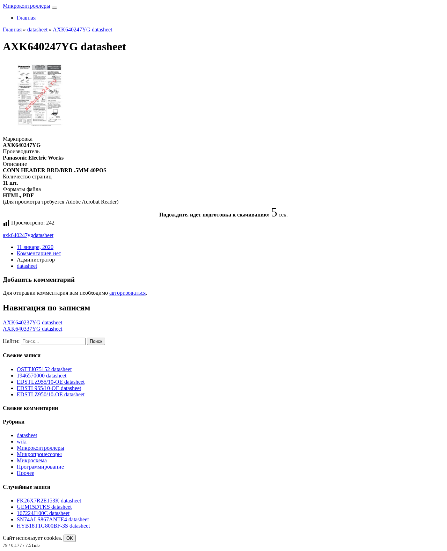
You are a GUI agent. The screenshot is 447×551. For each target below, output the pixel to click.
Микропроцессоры (39, 454)
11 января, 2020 (35, 247)
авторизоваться (127, 293)
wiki (22, 442)
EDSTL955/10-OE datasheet (49, 388)
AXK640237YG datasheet (32, 322)
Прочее (25, 473)
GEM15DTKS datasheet (44, 507)
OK (69, 538)
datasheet (43, 235)
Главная (26, 18)
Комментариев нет (39, 253)
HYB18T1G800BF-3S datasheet (53, 526)
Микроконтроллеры (26, 6)
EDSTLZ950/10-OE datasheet (51, 394)
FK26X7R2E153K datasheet (49, 501)
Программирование (40, 467)
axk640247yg (18, 235)
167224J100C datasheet (43, 513)
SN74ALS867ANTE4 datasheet (53, 519)
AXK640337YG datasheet (32, 329)
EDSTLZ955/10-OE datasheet (51, 382)
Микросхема (32, 460)
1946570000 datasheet (41, 376)
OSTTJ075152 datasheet (44, 369)
